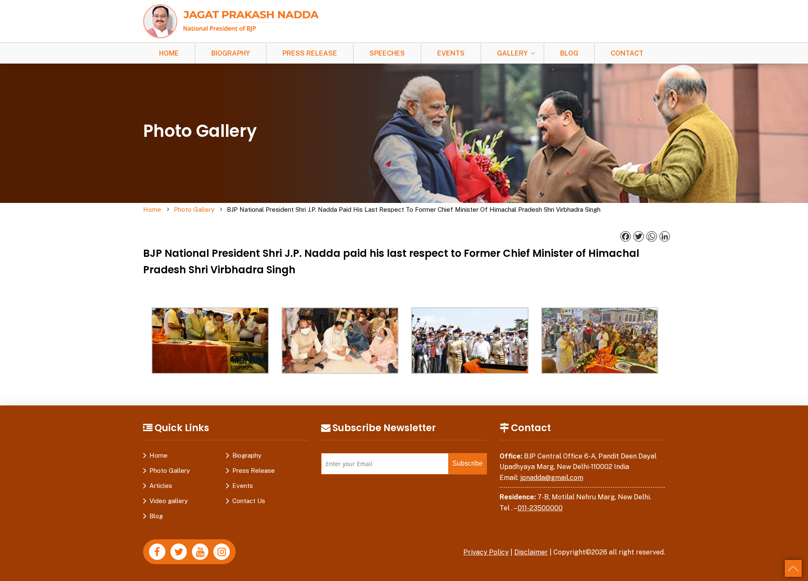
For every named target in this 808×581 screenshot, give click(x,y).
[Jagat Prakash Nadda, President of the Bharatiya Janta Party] (231, 21)
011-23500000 (540, 508)
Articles (160, 485)
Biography (230, 53)
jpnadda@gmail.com (551, 478)
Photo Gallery (194, 209)
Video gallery (168, 500)
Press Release (309, 53)
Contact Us (248, 500)
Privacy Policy (486, 552)
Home (169, 53)
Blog (569, 53)
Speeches (387, 53)
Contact (627, 53)
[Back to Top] (793, 568)
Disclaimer (531, 552)
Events (451, 53)
